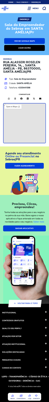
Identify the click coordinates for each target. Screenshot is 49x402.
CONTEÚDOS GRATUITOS (13, 320)
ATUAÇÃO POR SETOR (11, 336)
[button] (9, 98)
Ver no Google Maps (24, 41)
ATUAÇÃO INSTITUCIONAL (13, 344)
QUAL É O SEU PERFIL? (12, 328)
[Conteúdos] (21, 396)
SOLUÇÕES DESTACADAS (13, 352)
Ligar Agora (24, 48)
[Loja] (29, 396)
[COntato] (36, 396)
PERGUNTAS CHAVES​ (11, 360)
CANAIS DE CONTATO (11, 368)
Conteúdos (21, 399)
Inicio (12, 399)
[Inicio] (13, 396)
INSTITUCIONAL (9, 313)
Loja (29, 399)
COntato (36, 399)
